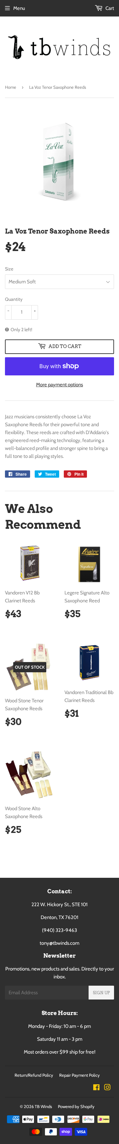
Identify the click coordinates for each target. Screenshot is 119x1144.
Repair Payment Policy (79, 1075)
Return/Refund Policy (34, 1075)
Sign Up (101, 992)
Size (9, 269)
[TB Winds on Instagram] (107, 1088)
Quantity (13, 299)
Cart (109, 8)
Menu (19, 8)
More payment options (59, 385)
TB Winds (43, 1106)
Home (10, 87)
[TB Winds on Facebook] (96, 1088)
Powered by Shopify (76, 1106)
